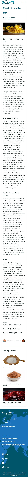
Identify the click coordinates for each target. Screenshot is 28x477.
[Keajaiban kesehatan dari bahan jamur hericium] (14, 376)
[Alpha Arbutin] (14, 359)
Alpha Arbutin (6, 367)
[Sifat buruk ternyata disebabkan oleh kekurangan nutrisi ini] (14, 394)
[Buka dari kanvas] (25, 2)
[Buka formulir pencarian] (22, 2)
